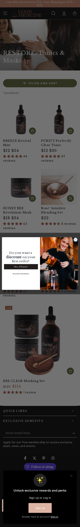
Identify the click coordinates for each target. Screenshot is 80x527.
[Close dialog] (75, 239)
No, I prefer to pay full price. (21, 274)
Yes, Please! (21, 267)
